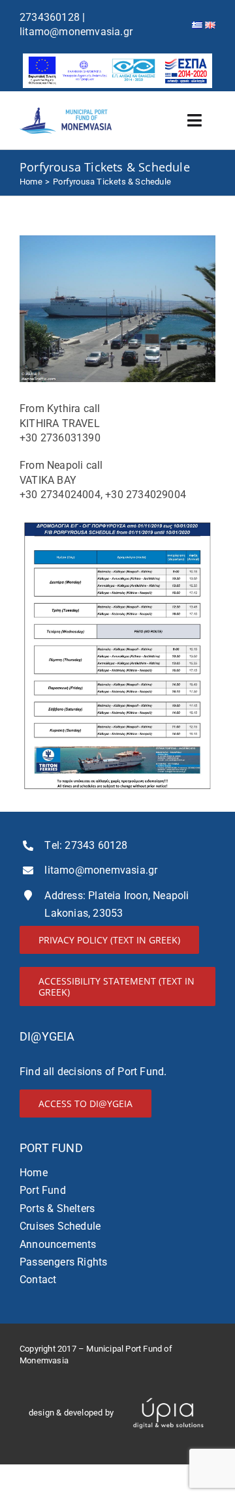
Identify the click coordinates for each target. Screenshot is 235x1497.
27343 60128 (96, 845)
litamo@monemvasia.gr (76, 31)
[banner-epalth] (117, 58)
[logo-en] (67, 112)
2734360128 (50, 17)
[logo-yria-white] (168, 1393)
